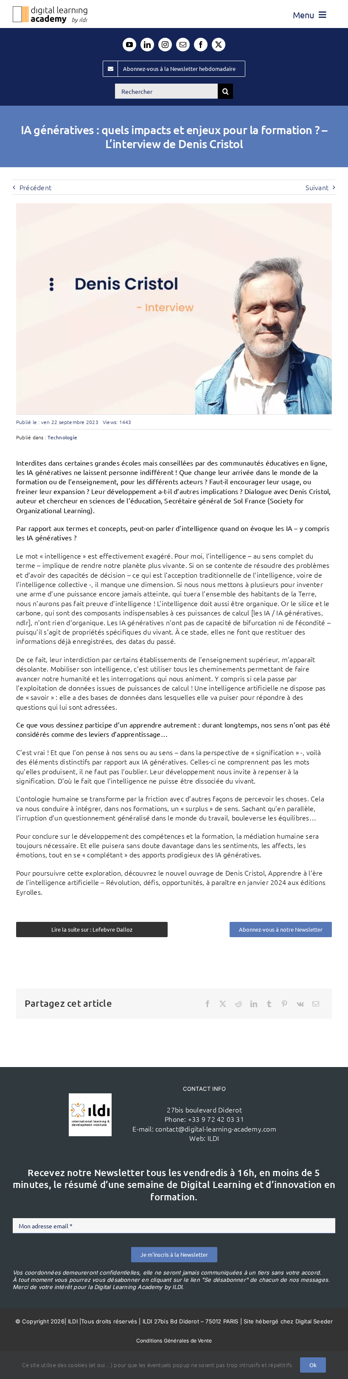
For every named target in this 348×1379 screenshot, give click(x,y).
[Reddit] (238, 1003)
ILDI (213, 1138)
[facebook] (201, 44)
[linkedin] (147, 44)
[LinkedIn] (253, 1003)
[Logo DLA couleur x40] (50, 9)
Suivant (317, 187)
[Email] (315, 1003)
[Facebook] (207, 1003)
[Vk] (300, 1003)
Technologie (62, 437)
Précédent (35, 187)
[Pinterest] (284, 1003)
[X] (222, 1003)
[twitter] (218, 44)
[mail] (183, 44)
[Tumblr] (269, 1003)
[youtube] (129, 44)
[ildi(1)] (90, 1096)
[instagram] (165, 44)
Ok (313, 1364)
